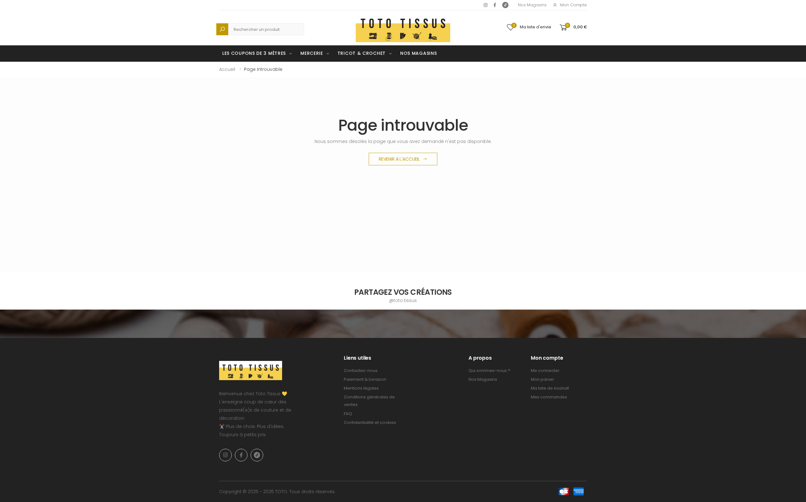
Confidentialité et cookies (370, 422)
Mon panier (542, 379)
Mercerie (311, 53)
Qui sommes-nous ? (489, 371)
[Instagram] (485, 5)
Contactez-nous (360, 371)
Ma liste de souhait (550, 388)
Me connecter (545, 371)
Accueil (227, 69)
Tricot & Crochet (362, 53)
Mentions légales (361, 388)
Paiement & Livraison (365, 379)
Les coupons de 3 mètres (254, 53)
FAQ (348, 414)
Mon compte (573, 5)
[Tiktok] (505, 5)
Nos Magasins (532, 5)
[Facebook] (495, 5)
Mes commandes (549, 397)
